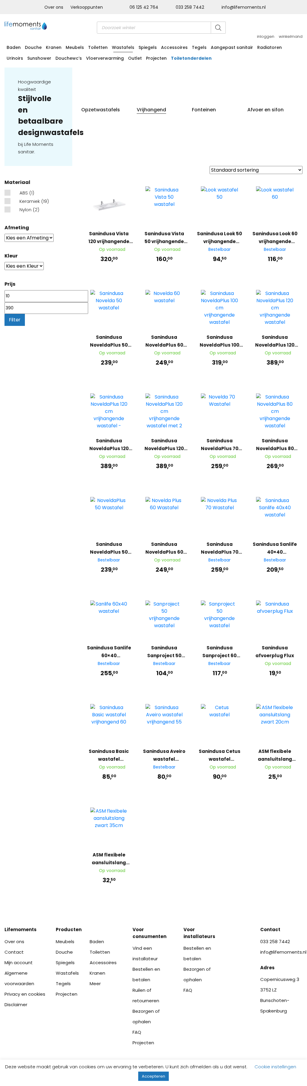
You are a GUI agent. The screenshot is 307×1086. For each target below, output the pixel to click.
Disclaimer (15, 1004)
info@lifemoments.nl (243, 7)
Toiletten (98, 47)
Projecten (156, 58)
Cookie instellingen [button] (275, 1066)
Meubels (75, 47)
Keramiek (29, 201)
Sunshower (39, 58)
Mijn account (18, 962)
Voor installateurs (199, 933)
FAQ (137, 1032)
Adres (267, 967)
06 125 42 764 (143, 7)
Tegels (199, 47)
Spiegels (148, 47)
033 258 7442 (189, 7)
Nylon (25, 209)
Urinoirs (15, 58)
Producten (69, 929)
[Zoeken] (218, 28)
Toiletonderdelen (191, 58)
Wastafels (123, 47)
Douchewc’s (68, 58)
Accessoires (174, 47)
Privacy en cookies (24, 994)
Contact (14, 952)
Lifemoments (20, 929)
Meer (95, 983)
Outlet (135, 58)
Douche (33, 47)
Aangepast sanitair (232, 47)
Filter (14, 319)
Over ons (53, 7)
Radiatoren (269, 47)
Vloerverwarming (105, 58)
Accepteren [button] (153, 1076)
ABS (23, 193)
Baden (14, 47)
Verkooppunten (86, 7)
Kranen (53, 47)
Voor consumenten (149, 933)
